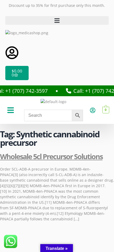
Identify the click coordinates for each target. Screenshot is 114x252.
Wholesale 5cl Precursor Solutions (51, 156)
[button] (57, 20)
